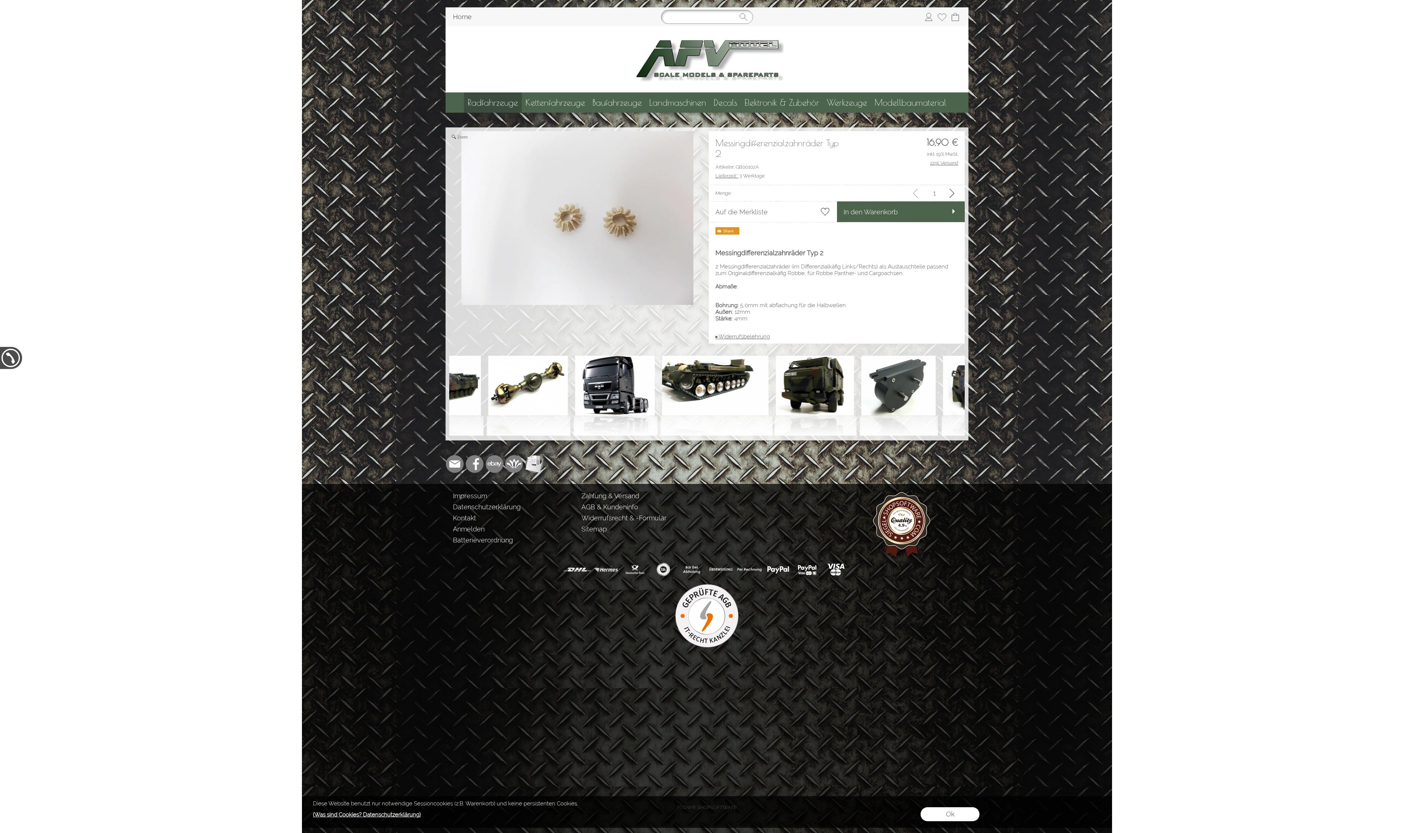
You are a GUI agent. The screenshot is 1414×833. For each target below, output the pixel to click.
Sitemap (594, 529)
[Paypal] (778, 570)
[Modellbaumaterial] (910, 102)
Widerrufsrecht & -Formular (623, 518)
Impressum (470, 496)
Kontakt (464, 518)
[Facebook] (474, 464)
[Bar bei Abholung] (692, 570)
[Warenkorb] (955, 17)
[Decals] (725, 102)
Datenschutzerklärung (487, 507)
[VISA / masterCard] (836, 570)
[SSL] (663, 570)
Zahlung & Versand (610, 496)
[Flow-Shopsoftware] (514, 464)
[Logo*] (707, 29)
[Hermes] (606, 570)
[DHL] (577, 570)
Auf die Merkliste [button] (741, 212)
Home (462, 17)
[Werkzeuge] (847, 102)
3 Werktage (740, 176)
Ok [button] (950, 814)
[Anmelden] (928, 17)
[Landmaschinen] (678, 102)
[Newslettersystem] (534, 464)
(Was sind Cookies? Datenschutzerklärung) (367, 814)
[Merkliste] (942, 17)
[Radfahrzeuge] (493, 102)
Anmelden (469, 529)
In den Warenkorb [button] (871, 212)
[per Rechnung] (749, 570)
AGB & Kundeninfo (609, 507)
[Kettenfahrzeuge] (555, 102)
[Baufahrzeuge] (617, 102)
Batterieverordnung (483, 540)
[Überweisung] (721, 570)
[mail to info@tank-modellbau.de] (455, 464)
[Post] (634, 570)
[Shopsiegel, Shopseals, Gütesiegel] (902, 493)
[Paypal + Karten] (807, 570)
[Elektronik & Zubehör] (782, 102)
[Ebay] (494, 464)
